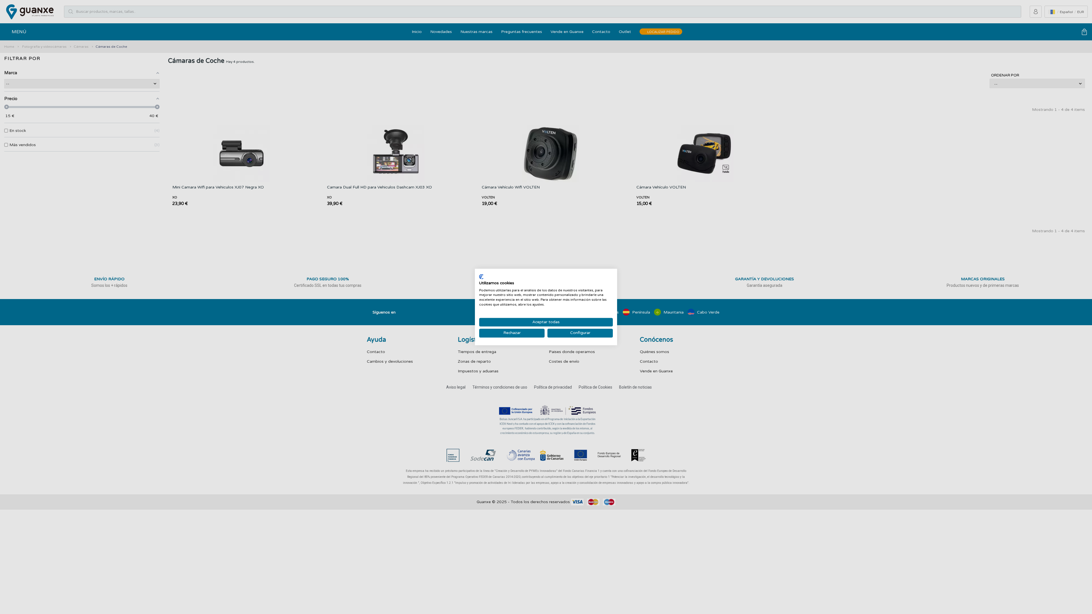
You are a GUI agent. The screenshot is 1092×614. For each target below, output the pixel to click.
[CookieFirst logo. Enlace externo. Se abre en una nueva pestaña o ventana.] (481, 276)
